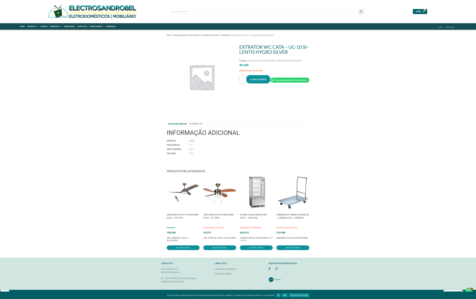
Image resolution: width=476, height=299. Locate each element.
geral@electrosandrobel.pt (172, 281)
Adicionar (259, 79)
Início (169, 35)
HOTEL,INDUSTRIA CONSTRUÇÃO (186, 35)
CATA (191, 140)
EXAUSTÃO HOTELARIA (210, 35)
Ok (278, 295)
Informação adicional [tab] (177, 123)
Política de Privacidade (299, 295)
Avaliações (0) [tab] (195, 123)
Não (284, 295)
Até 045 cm (225, 35)
